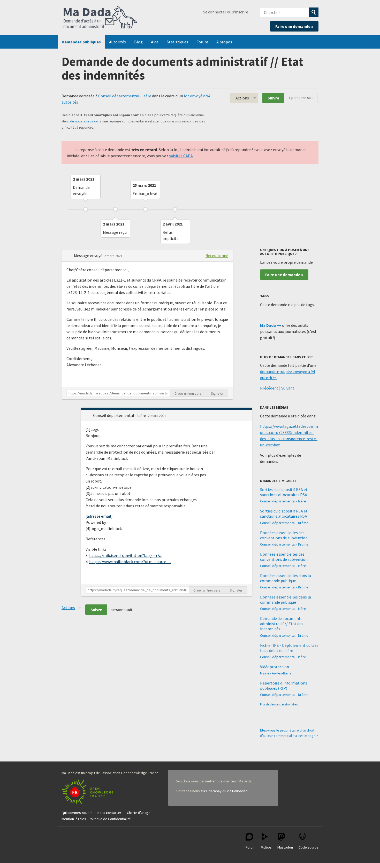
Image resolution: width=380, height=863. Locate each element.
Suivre (273, 97)
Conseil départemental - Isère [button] (120, 415)
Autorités (117, 41)
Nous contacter (109, 812)
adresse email (99, 516)
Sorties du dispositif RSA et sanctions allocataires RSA (284, 492)
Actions (242, 97)
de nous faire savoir (84, 121)
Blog (138, 41)
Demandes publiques (81, 41)
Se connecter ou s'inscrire (225, 11)
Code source (308, 847)
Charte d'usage (138, 812)
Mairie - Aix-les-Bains (275, 673)
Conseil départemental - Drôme (284, 522)
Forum (202, 41)
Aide (154, 41)
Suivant (287, 388)
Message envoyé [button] (88, 255)
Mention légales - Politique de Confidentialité (96, 819)
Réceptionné (217, 255)
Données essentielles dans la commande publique (285, 578)
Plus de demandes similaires (279, 704)
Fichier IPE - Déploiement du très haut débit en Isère (289, 648)
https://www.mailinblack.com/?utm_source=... (130, 561)
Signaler (217, 393)
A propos (224, 41)
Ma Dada (100, 17)
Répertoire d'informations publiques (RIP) (283, 685)
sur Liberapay (211, 791)
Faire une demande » (294, 26)
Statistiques (177, 41)
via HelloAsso (237, 791)
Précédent (269, 388)
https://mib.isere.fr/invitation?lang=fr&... (125, 555)
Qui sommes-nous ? (77, 812)
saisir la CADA (181, 155)
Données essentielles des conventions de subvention (284, 535)
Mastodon (285, 847)
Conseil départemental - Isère (124, 95)
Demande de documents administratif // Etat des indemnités (281, 623)
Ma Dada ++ (270, 325)
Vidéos (266, 847)
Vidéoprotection (274, 666)
